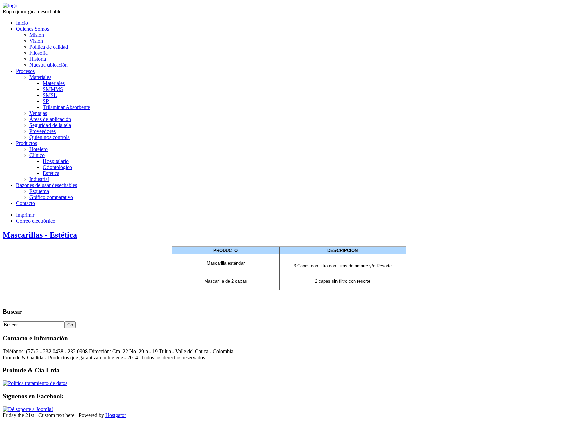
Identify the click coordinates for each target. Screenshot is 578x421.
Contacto (25, 203)
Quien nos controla (49, 137)
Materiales (40, 77)
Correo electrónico (35, 221)
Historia (37, 59)
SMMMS (53, 89)
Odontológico (57, 167)
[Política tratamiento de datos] (35, 383)
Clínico (37, 155)
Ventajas (38, 113)
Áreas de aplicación (50, 119)
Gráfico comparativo (51, 197)
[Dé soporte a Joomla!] (28, 409)
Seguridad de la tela (50, 125)
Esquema (39, 191)
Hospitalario (56, 161)
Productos (26, 143)
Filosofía (38, 53)
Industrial (39, 179)
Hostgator (115, 415)
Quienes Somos (32, 29)
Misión (36, 35)
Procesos (25, 71)
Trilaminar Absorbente (66, 107)
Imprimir (25, 215)
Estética (51, 173)
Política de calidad (48, 47)
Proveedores (42, 131)
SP (46, 101)
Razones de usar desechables (46, 185)
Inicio (22, 23)
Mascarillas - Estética (40, 235)
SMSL (50, 95)
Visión (36, 41)
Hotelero (38, 149)
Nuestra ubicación (48, 65)
